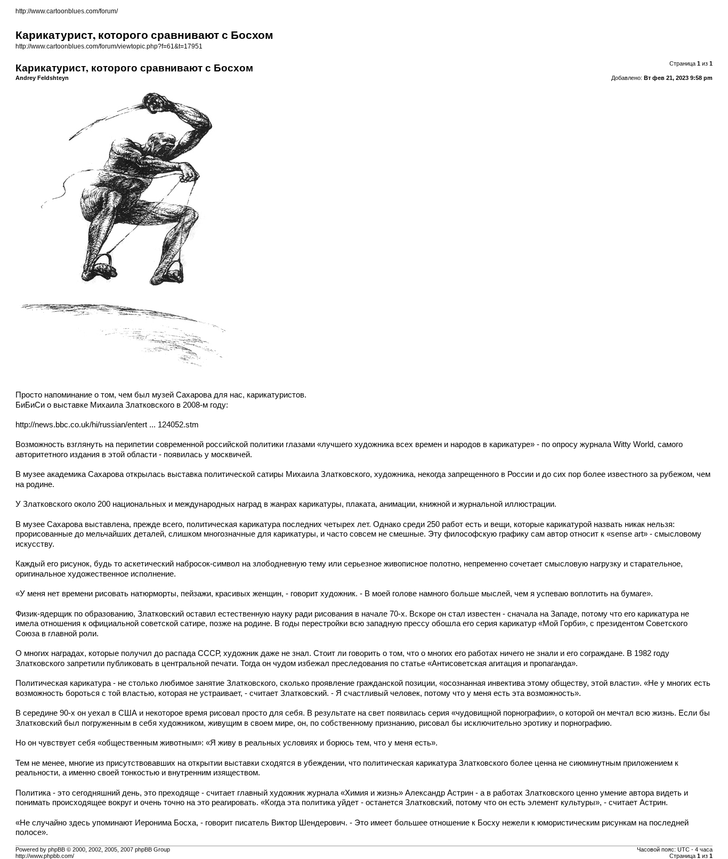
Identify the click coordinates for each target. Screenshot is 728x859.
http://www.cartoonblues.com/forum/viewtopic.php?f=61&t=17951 (109, 46)
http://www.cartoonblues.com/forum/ (66, 11)
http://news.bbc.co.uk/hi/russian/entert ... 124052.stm (107, 424)
